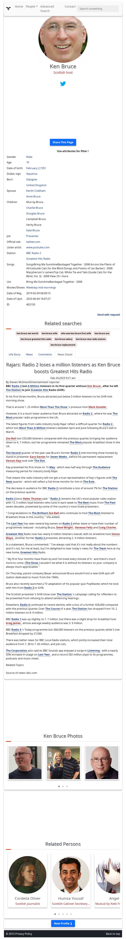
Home (19, 6)
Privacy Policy (23, 934)
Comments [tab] (45, 354)
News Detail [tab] (65, 354)
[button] (59, 786)
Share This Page (63, 142)
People (30, 6)
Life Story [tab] (14, 354)
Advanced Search (47, 8)
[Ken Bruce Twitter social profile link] (63, 83)
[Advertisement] (63, 113)
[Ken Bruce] (63, 38)
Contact (70, 6)
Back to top (113, 934)
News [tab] (29, 354)
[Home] (8, 8)
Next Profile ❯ (63, 923)
